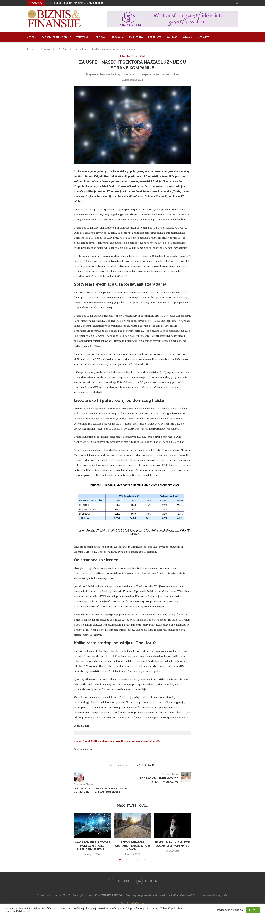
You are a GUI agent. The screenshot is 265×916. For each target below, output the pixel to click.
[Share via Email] (153, 765)
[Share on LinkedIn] (149, 765)
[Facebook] (233, 3)
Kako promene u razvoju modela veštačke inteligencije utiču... (92, 846)
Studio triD (137, 903)
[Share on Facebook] (142, 765)
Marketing (136, 37)
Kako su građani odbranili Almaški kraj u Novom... (132, 846)
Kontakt (172, 37)
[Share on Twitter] (145, 765)
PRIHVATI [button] (253, 909)
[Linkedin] (237, 3)
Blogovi (101, 37)
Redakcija (118, 37)
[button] (47, 3)
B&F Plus (62, 49)
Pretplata (154, 37)
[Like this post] (138, 765)
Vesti (30, 37)
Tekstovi (82, 37)
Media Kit (203, 37)
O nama (187, 37)
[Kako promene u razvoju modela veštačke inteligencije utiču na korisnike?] (92, 825)
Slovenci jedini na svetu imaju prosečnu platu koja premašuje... (94, 3)
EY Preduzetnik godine (56, 37)
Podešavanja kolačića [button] (230, 909)
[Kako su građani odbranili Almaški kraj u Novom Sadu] (132, 825)
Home (30, 49)
